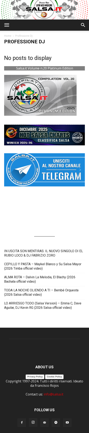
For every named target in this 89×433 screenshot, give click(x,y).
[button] (6, 25)
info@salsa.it (53, 394)
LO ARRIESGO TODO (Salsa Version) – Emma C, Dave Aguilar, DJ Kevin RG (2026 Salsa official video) (42, 305)
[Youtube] (67, 422)
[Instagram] (33, 422)
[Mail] (44, 422)
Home (7, 36)
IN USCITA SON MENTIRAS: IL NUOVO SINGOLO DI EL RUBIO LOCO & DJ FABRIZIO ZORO (43, 253)
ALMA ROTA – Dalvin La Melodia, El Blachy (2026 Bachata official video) (39, 279)
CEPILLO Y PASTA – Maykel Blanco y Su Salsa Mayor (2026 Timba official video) (42, 266)
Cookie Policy (54, 376)
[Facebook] (22, 422)
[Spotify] (56, 422)
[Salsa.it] (44, 9)
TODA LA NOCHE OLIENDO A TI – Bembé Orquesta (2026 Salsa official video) (41, 292)
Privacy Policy (35, 376)
